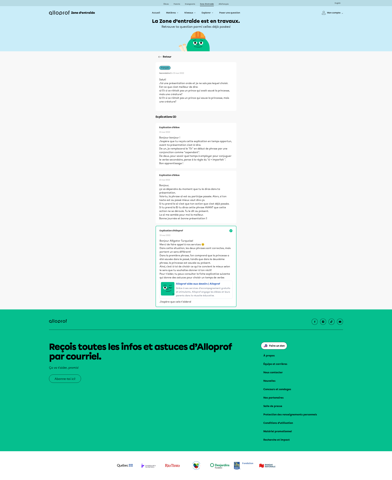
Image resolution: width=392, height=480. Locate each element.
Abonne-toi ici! (65, 379)
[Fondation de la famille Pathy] (148, 465)
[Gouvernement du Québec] (124, 465)
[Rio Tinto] (172, 465)
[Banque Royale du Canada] (243, 465)
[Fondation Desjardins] (219, 466)
